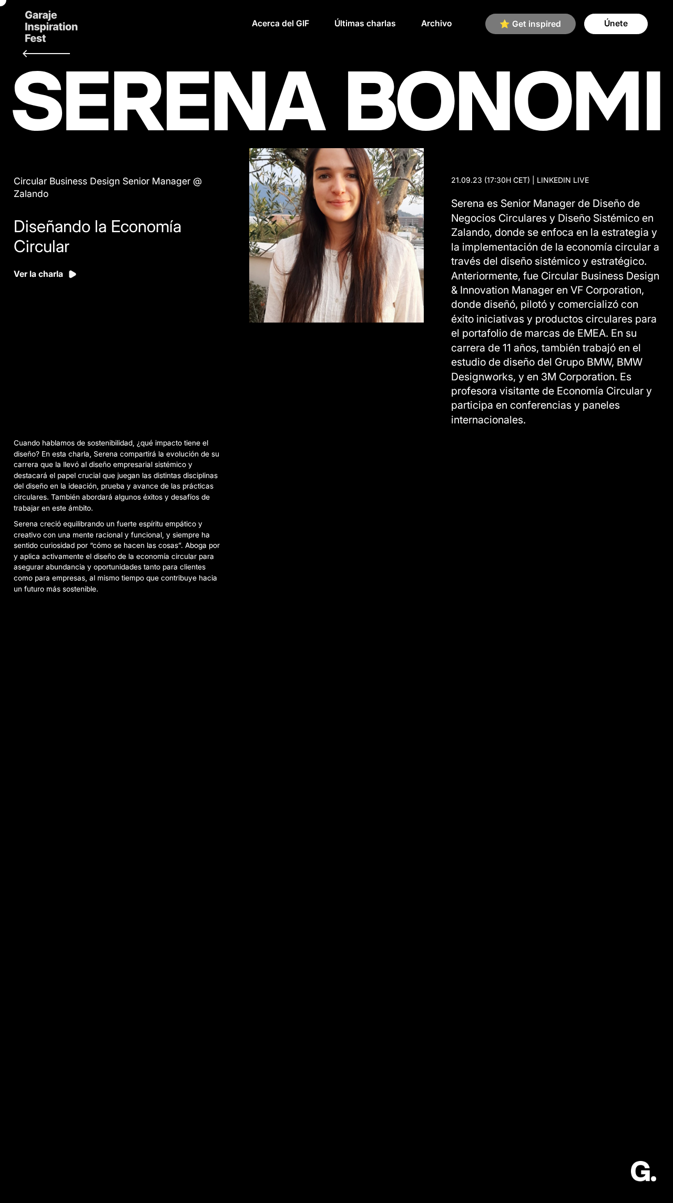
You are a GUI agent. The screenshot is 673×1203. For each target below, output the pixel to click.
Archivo (436, 23)
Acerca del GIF (280, 23)
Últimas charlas (365, 23)
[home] (51, 24)
